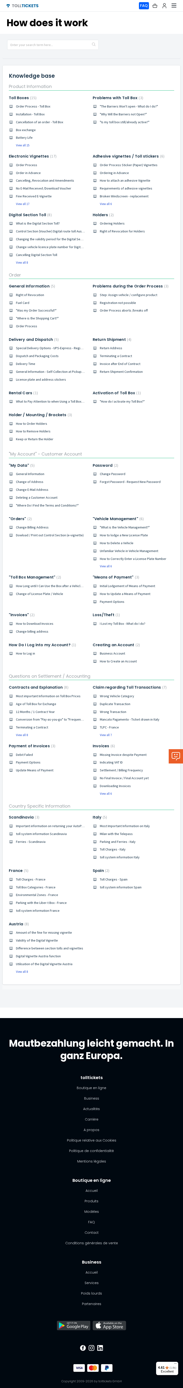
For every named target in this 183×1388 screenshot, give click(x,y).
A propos (91, 1129)
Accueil (92, 1190)
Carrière (91, 1119)
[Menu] (175, 1365)
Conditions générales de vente (91, 1243)
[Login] (164, 5)
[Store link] (73, 1326)
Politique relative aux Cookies (91, 1140)
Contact (92, 1232)
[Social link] (83, 1348)
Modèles (91, 1211)
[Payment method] (77, 1368)
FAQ (144, 5)
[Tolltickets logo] (22, 5)
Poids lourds (91, 1293)
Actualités (91, 1108)
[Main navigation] (174, 6)
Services (92, 1282)
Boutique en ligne (91, 1088)
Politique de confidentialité (91, 1150)
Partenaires (91, 1303)
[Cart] (155, 6)
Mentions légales (91, 1161)
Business (91, 1098)
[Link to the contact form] (176, 756)
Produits (91, 1201)
